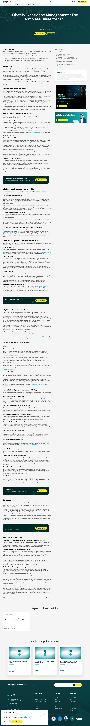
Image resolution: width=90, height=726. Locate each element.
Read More (11, 671)
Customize (6, 721)
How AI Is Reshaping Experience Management (65, 64)
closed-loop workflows (29, 134)
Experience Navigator (39, 708)
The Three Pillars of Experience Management (65, 55)
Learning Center (73, 703)
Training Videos (73, 708)
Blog (48, 1)
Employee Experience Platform (40, 701)
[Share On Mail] (49, 29)
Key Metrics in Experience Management (64, 61)
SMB (56, 1)
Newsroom (57, 703)
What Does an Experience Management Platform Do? (66, 58)
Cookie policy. (27, 717)
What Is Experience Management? (63, 54)
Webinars (71, 710)
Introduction (58, 53)
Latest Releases (73, 701)
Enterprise (52, 1)
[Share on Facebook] (43, 29)
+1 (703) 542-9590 (13, 703)
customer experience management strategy (18, 338)
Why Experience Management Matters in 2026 (65, 57)
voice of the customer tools (34, 132)
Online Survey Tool (59, 74)
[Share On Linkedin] (47, 29)
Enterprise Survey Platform (67, 74)
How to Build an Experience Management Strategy (66, 62)
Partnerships (57, 706)
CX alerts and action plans (13, 426)
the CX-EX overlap (43, 336)
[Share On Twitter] (45, 29)
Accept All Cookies (17, 721)
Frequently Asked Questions (62, 67)
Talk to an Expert (73, 706)
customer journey (8, 125)
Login (75, 1)
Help (71, 699)
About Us (57, 697)
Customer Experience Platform (77, 74)
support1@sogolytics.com (15, 705)
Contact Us (57, 701)
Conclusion (58, 65)
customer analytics (25, 444)
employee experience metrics (37, 384)
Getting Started (73, 697)
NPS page (22, 355)
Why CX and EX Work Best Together (63, 60)
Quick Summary (59, 51)
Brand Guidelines (58, 708)
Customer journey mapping (44, 286)
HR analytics (34, 444)
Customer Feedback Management (41, 699)
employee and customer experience (11, 232)
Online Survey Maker (38, 706)
